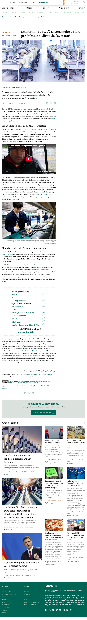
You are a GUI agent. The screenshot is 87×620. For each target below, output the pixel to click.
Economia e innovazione (36, 12)
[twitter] (50, 610)
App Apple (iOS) (6, 592)
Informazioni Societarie (31, 602)
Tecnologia (37, 386)
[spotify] (57, 610)
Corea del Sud (19, 129)
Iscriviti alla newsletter (42, 412)
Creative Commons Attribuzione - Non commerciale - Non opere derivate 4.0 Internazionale (29, 381)
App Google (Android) (9, 594)
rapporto (5, 353)
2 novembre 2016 (26, 331)
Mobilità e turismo (53, 12)
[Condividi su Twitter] (51, 103)
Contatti (26, 589)
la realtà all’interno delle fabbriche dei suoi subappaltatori (28, 351)
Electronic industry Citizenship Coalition (27, 265)
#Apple (15, 294)
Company (26, 586)
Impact (82, 7)
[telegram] (71, 610)
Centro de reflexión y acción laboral (24, 177)
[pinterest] (53, 610)
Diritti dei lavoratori (27, 386)
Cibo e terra (67, 12)
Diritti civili (44, 386)
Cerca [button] (33, 2)
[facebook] (46, 610)
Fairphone (36, 360)
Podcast (45, 7)
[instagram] (64, 610)
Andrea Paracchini (21, 87)
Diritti (14, 12)
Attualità (5, 586)
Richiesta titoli (7, 602)
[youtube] (60, 610)
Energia (22, 12)
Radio (29, 7)
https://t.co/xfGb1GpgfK (23, 312)
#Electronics (18, 306)
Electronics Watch (42, 194)
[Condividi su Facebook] (47, 103)
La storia (27, 594)
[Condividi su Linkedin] (55, 103)
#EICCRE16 (17, 321)
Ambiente (5, 12)
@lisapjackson (19, 300)
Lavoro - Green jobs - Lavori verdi (9, 34)
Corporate (5, 605)
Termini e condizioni (30, 605)
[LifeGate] (43, 2)
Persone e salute (80, 12)
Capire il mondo (9, 7)
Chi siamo (27, 592)
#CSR (14, 318)
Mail (25, 597)
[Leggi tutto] (84, 423)
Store (14, 2)
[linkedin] (67, 610)
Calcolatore (6, 607)
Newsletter (24, 2)
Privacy (26, 599)
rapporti (8, 194)
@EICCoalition (19, 315)
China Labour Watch (39, 341)
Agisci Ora (64, 7)
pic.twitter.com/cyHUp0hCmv (26, 324)
